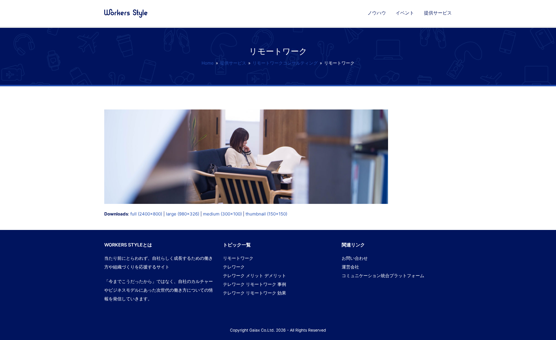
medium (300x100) (222, 214)
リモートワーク (238, 258)
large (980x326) (182, 214)
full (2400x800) (146, 214)
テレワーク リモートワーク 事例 (254, 284)
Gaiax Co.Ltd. (262, 330)
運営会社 (350, 267)
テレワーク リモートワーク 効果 (254, 293)
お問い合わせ (355, 258)
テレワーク (234, 267)
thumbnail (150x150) (266, 214)
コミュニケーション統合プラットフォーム (383, 275)
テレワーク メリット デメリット (254, 275)
